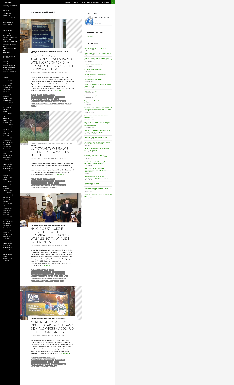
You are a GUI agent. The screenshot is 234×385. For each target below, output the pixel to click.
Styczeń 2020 (6, 162)
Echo (33, 94)
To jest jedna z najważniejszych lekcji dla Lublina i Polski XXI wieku (9, 65)
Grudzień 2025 (6, 81)
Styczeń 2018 (6, 214)
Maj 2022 (5, 111)
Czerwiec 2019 (6, 177)
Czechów (34, 51)
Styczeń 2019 (6, 188)
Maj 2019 (5, 179)
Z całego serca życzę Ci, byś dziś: (93, 64)
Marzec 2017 (6, 236)
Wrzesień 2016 (6, 249)
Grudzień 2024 (6, 83)
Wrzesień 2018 (6, 197)
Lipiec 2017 (5, 228)
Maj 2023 (5, 92)
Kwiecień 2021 (6, 131)
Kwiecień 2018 (6, 208)
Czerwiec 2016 (6, 254)
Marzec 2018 (6, 210)
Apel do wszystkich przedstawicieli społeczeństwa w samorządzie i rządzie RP (96, 177)
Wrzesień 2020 (6, 144)
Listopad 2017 (6, 219)
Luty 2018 (5, 212)
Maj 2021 (5, 129)
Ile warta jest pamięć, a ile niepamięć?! (95, 74)
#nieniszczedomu (37, 269)
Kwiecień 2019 (6, 181)
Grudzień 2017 (6, 217)
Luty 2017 (5, 238)
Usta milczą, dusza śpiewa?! (92, 96)
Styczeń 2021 (6, 135)
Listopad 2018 (6, 192)
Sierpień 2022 (6, 107)
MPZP (56, 99)
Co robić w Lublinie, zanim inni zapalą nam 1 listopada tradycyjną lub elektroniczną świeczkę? (98, 59)
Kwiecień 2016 (6, 258)
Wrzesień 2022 (6, 105)
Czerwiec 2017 (6, 230)
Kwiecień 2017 (6, 234)
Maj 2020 (5, 153)
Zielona (68, 103)
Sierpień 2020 (6, 146)
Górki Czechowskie (43, 51)
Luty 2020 (5, 160)
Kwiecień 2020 (6, 155)
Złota (34, 105)
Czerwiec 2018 (6, 203)
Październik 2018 (7, 195)
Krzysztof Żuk (60, 97)
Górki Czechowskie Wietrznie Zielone (42, 97)
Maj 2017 (5, 232)
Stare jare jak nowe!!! (90, 91)
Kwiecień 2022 (6, 113)
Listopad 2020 (6, 140)
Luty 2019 (5, 186)
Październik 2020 (7, 142)
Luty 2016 (5, 260)
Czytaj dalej (58, 90)
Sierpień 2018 (6, 199)
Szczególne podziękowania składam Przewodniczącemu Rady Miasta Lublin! (95, 156)
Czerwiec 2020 (6, 151)
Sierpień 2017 (6, 225)
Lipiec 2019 (5, 175)
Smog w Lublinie (60, 225)
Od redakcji (67, 2)
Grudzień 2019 (6, 164)
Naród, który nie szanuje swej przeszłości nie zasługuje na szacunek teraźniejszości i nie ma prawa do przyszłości (97, 123)
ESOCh (39, 94)
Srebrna (57, 103)
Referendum (48, 103)
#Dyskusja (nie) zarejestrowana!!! (93, 69)
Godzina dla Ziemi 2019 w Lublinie (41, 271)
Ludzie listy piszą (60, 51)
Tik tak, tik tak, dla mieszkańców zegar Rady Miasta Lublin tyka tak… (96, 149)
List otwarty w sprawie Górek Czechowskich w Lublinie (50, 152)
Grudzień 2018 (6, 190)
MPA (56, 276)
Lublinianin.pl (7, 2)
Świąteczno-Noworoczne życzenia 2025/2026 (97, 48)
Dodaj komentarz (61, 72)
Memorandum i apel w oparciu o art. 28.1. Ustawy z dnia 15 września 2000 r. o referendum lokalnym (52, 327)
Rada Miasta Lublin (37, 103)
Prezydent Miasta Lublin (58, 101)
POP (66, 276)
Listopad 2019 (6, 166)
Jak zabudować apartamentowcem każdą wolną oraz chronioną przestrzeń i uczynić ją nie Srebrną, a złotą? (52, 62)
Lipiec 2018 (5, 201)
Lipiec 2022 (5, 109)
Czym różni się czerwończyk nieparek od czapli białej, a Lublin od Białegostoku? (97, 142)
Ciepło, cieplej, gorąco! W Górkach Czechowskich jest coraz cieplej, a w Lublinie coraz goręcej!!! (97, 170)
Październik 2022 (7, 102)
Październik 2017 (7, 221)
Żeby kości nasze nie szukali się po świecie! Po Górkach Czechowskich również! (97, 131)
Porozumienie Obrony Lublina (40, 101)
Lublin (52, 51)
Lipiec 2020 (5, 149)
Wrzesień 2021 (6, 127)
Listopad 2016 (6, 245)
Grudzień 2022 (6, 98)
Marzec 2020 (6, 157)
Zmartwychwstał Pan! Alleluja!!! (93, 79)
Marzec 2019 (6, 184)
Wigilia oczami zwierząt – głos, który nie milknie (97, 53)
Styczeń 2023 (6, 96)
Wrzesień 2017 (6, 223)
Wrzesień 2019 (6, 170)
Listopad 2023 (6, 85)
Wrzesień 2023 (6, 89)
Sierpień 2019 (6, 173)
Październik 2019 (7, 168)
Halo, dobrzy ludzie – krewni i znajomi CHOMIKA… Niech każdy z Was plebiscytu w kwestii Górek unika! (51, 235)
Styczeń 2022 (6, 118)
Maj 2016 (5, 256)
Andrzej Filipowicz (48, 72)
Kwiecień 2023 (6, 94)
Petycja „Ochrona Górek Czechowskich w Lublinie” (96, 2)
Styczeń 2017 (6, 241)
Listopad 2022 (6, 100)
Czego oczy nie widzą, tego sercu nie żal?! (96, 137)
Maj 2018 (5, 206)
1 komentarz (60, 335)
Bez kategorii (6, 13)
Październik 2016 (7, 247)
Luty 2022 (5, 116)
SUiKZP (56, 280)
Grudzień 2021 (6, 120)
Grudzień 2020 (6, 138)
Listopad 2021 (6, 122)
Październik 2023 (7, 87)
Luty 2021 (5, 133)
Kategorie (75, 2)
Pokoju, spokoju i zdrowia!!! (92, 183)
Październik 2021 (7, 124)
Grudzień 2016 (6, 243)
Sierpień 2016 (6, 252)
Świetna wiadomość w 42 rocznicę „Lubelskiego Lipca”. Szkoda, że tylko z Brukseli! (97, 162)
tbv (63, 103)
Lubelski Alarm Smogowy (39, 99)
